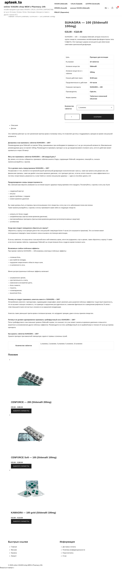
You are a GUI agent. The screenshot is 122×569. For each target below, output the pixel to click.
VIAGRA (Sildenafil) (60, 4)
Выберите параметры (21, 411)
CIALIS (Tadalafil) (76, 4)
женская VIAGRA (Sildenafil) (79, 8)
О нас (65, 556)
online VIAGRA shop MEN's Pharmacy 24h (25, 7)
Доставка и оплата (69, 547)
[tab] (62, 125)
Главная (11, 16)
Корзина (14, 553)
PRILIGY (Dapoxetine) (61, 12)
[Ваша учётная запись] (112, 8)
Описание (14, 125)
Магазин (14, 550)
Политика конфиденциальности (74, 550)
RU (106, 8)
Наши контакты (68, 553)
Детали (13, 128)
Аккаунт (13, 556)
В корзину (98, 117)
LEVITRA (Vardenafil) (93, 4)
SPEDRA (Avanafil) (60, 8)
